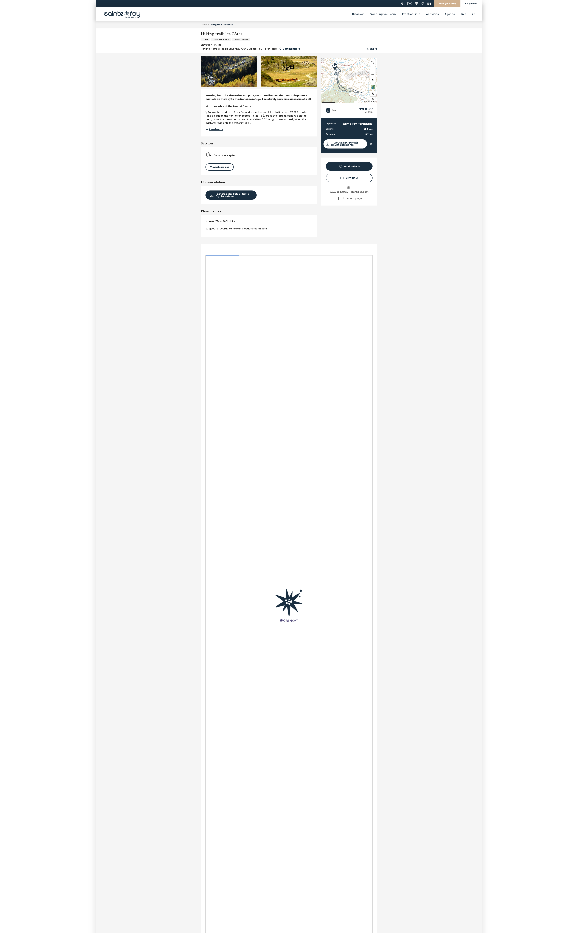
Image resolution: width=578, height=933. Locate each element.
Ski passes (471, 3)
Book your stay (447, 3)
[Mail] (409, 3)
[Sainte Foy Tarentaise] (122, 14)
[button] (473, 14)
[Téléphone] (402, 3)
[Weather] (422, 3)
